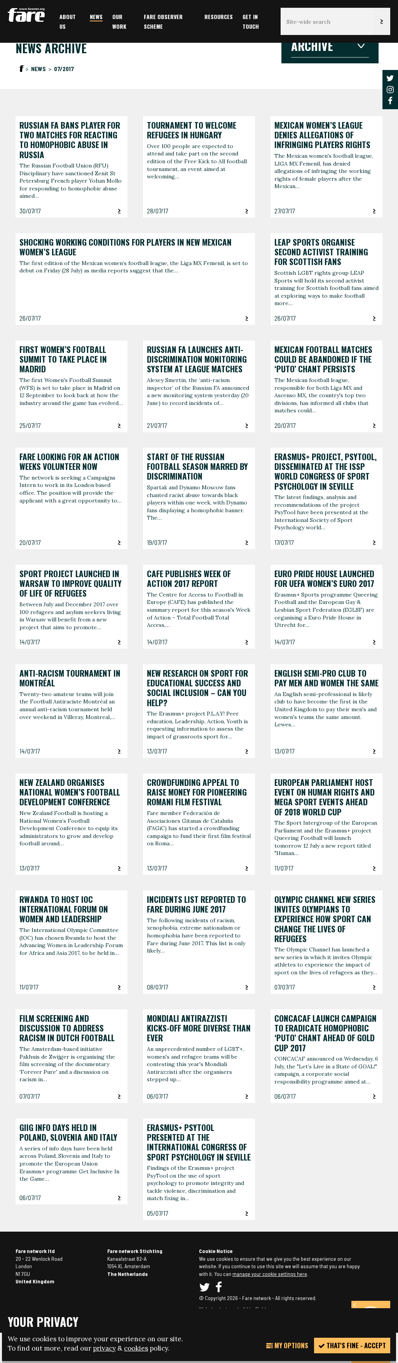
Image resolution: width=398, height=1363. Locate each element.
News (96, 16)
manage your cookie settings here (269, 1274)
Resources (218, 16)
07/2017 (64, 68)
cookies (136, 1348)
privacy (104, 1348)
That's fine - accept (355, 1345)
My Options (290, 1345)
